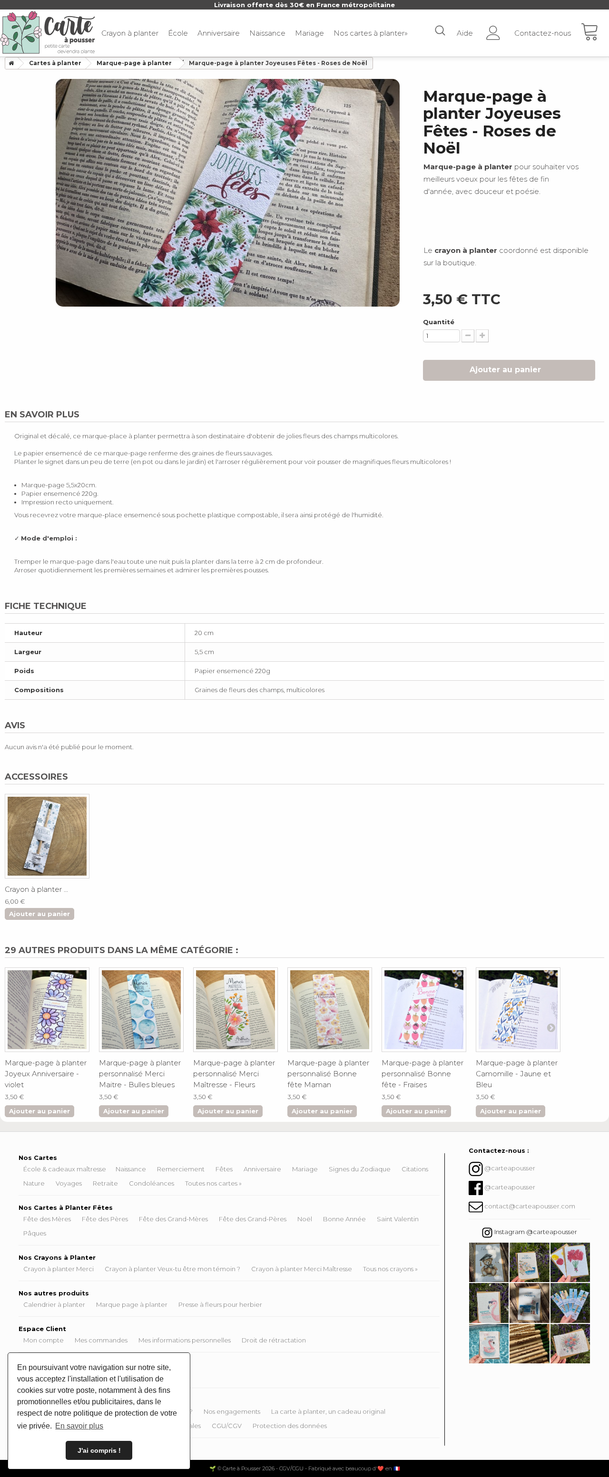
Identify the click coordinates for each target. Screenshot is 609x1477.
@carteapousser (509, 1168)
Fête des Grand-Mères (173, 1219)
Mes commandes (101, 1340)
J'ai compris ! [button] (99, 1450)
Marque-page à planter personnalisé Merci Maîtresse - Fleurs (234, 1073)
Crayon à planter (129, 33)
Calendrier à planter (54, 1304)
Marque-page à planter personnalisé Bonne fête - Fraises (422, 1073)
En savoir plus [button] (79, 1426)
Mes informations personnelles (184, 1340)
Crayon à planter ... (36, 889)
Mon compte (43, 1340)
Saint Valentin (398, 1219)
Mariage (309, 33)
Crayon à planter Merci (58, 1269)
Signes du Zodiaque (360, 1169)
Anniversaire (218, 33)
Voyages (69, 1183)
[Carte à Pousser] (47, 32)
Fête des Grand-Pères (252, 1219)
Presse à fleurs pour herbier (220, 1304)
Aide (465, 33)
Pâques (34, 1233)
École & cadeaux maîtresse (64, 1169)
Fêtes (224, 1169)
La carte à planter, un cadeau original (328, 1411)
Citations (415, 1169)
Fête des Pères (105, 1219)
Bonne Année (344, 1219)
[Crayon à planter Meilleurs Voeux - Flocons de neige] (47, 836)
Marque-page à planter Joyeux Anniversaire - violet (46, 1073)
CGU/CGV (227, 1425)
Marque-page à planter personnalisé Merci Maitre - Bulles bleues (140, 1073)
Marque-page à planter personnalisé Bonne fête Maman (328, 1073)
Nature (34, 1183)
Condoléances (151, 1183)
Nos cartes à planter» (371, 33)
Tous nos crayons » (390, 1269)
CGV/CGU (291, 1468)
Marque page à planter (131, 1304)
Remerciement (181, 1169)
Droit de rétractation (274, 1340)
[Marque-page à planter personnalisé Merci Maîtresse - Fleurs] (235, 1009)
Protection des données (290, 1425)
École (178, 33)
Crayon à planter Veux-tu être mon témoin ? (172, 1269)
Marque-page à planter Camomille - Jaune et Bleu (517, 1073)
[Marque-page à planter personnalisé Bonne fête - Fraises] (424, 1009)
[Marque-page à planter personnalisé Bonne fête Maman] (329, 1009)
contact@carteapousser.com (529, 1206)
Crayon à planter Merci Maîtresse (301, 1269)
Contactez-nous (542, 33)
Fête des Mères (47, 1219)
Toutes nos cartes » (213, 1183)
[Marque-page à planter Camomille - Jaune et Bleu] (518, 1009)
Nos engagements (232, 1411)
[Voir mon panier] (594, 33)
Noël (304, 1219)
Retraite (105, 1183)
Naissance (267, 33)
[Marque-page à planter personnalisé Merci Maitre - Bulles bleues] (141, 1009)
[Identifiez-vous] (493, 29)
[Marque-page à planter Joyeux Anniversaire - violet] (47, 1009)
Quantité (438, 322)
